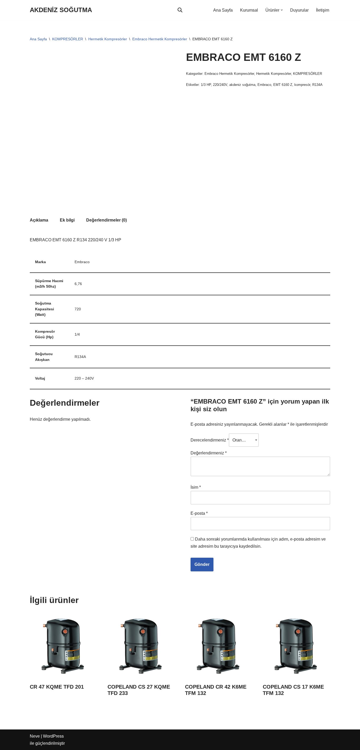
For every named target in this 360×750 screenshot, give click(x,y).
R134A (317, 85)
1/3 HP (206, 85)
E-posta (199, 513)
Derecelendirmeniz (210, 440)
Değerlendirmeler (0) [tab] (106, 220)
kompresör (302, 85)
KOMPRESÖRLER (67, 39)
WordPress (53, 736)
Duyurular (299, 10)
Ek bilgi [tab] (67, 220)
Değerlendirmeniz (209, 453)
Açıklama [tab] (39, 220)
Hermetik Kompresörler (107, 39)
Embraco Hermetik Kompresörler (159, 39)
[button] (282, 10)
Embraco (264, 85)
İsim (196, 487)
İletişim (322, 10)
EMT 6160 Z (282, 85)
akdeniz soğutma (242, 85)
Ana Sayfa (223, 10)
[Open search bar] (180, 10)
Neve (35, 736)
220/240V (220, 85)
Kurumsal (249, 10)
